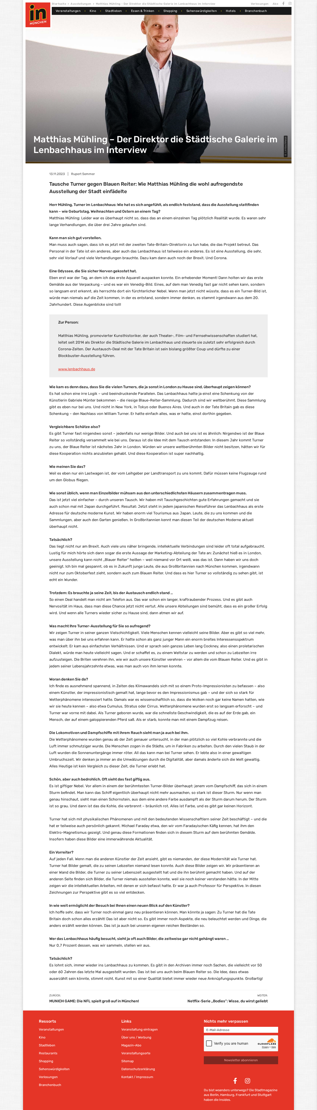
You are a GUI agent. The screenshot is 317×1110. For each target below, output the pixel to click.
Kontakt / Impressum (137, 1077)
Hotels (231, 11)
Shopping (170, 11)
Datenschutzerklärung (138, 1069)
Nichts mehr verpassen (226, 1021)
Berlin (214, 1095)
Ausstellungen (81, 3)
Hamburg (227, 1095)
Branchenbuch (256, 11)
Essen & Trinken (142, 11)
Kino (93, 11)
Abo (275, 3)
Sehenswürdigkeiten (201, 11)
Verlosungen (259, 3)
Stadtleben (113, 11)
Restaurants (48, 1053)
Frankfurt (243, 1095)
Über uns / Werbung (136, 1037)
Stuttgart (264, 1095)
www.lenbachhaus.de (76, 369)
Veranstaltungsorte (135, 1053)
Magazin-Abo (131, 1045)
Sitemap (127, 1061)
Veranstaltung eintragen (139, 1029)
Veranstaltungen (68, 11)
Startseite (59, 3)
